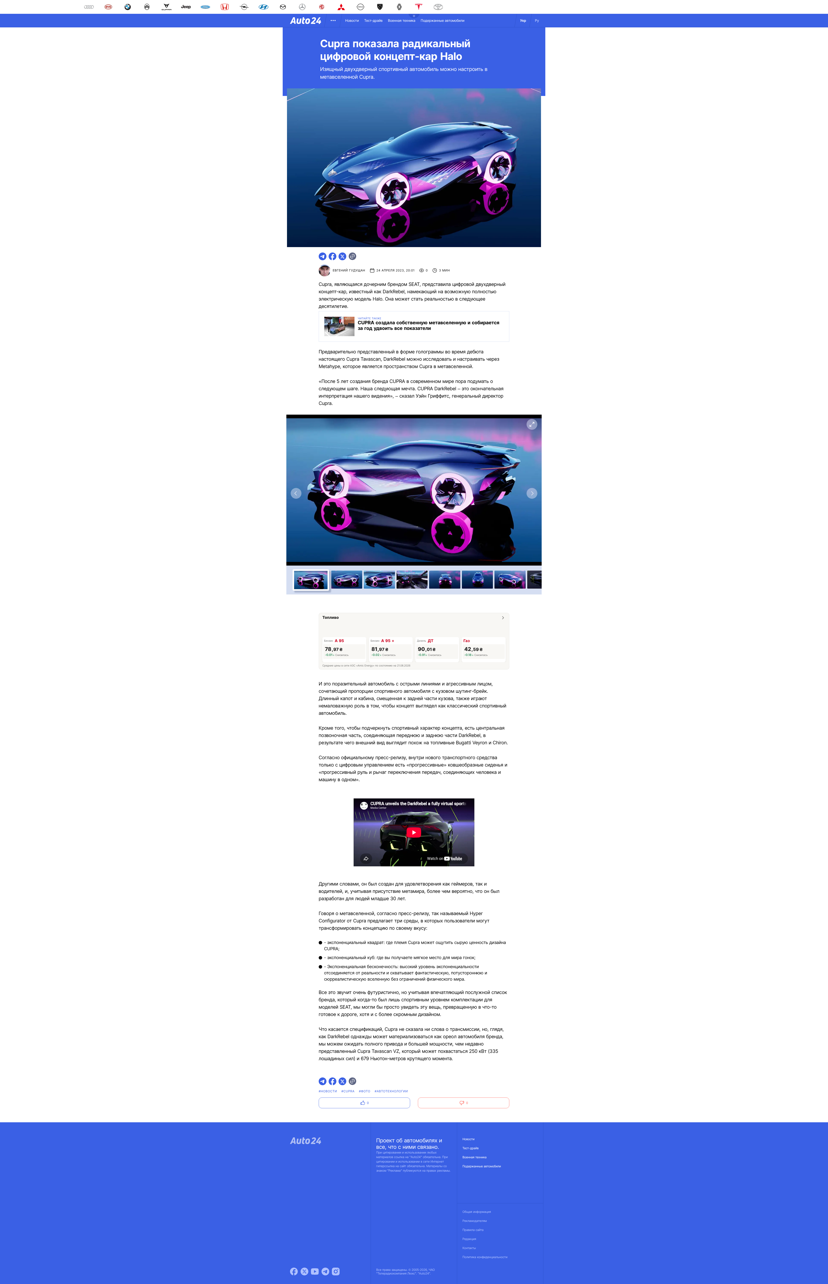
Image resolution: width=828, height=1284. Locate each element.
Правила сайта (473, 1230)
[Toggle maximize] (532, 424)
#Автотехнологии (391, 1091)
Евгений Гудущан (349, 270)
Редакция (469, 1239)
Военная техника (401, 20)
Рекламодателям (475, 1221)
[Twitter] (304, 1271)
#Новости (328, 1091)
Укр (523, 20)
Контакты (469, 1248)
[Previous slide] (296, 493)
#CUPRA (348, 1091)
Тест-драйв (373, 20)
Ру (537, 20)
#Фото (364, 1091)
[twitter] (342, 256)
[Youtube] (315, 1271)
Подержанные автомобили (442, 20)
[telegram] (322, 256)
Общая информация (477, 1212)
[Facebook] (294, 1271)
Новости (352, 20)
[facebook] (332, 256)
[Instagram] (336, 1271)
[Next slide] (532, 493)
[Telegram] (325, 1271)
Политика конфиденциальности (485, 1257)
